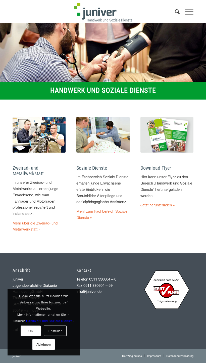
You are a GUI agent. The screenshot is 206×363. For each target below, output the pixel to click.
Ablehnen (43, 344)
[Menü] (186, 11)
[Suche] (175, 11)
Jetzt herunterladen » (157, 204)
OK (30, 331)
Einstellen (55, 331)
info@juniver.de (88, 291)
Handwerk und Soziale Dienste (49, 321)
